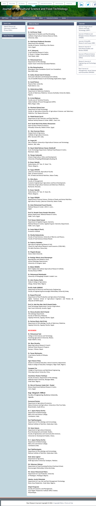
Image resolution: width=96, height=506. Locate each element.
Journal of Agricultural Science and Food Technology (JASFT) (85, 28)
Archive (64, 18)
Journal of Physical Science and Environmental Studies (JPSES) (87, 56)
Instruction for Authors (46, 3)
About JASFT (15, 18)
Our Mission (22, 3)
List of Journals (59, 3)
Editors (41, 18)
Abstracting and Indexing (29, 18)
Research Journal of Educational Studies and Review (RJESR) (86, 48)
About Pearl (12, 3)
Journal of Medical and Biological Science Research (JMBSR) (87, 36)
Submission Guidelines (10, 28)
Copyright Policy (59, 503)
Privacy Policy (8, 30)
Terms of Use (69, 503)
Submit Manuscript (9, 26)
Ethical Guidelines (32, 3)
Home (4, 3)
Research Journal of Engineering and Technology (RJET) (87, 63)
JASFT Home (5, 18)
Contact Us (69, 3)
